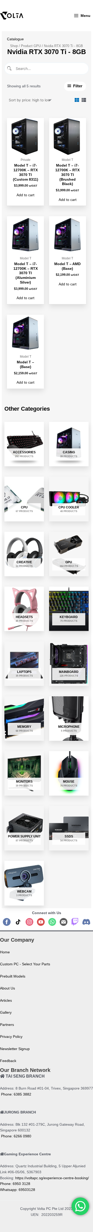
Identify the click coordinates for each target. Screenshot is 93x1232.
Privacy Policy (11, 1037)
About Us (7, 988)
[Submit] (10, 68)
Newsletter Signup (15, 1049)
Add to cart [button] (25, 195)
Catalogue (15, 39)
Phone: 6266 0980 (15, 1136)
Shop (14, 46)
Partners (7, 1025)
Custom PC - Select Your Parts (25, 964)
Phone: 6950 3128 (15, 1184)
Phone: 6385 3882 (15, 1094)
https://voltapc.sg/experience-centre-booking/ (52, 1178)
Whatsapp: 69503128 (17, 1190)
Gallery (6, 1012)
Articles (6, 1000)
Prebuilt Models (12, 976)
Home (5, 952)
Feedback (8, 1061)
